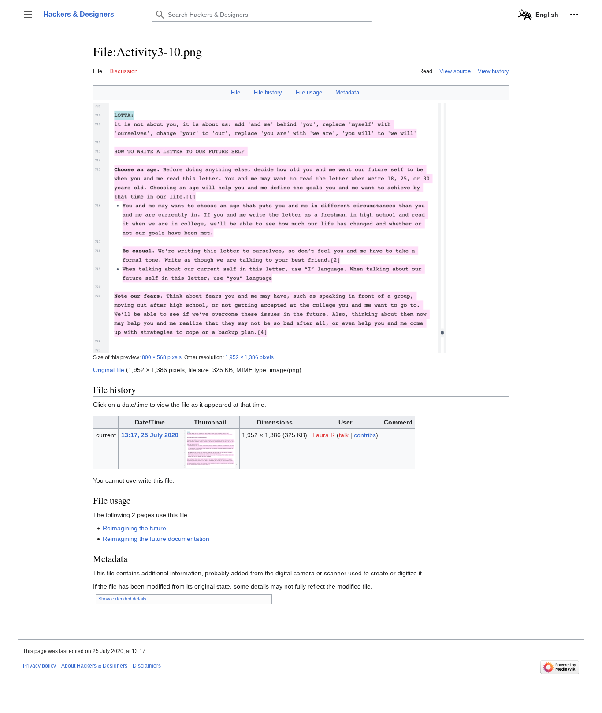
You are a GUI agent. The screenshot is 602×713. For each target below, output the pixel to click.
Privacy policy (39, 666)
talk (344, 435)
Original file (108, 369)
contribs (365, 435)
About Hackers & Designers (94, 666)
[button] (28, 14)
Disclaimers (147, 666)
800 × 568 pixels (162, 357)
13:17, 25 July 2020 (149, 435)
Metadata (347, 92)
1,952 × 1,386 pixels (249, 357)
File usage (309, 92)
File (235, 92)
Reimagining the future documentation (156, 538)
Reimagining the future (134, 528)
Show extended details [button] (122, 598)
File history (268, 92)
